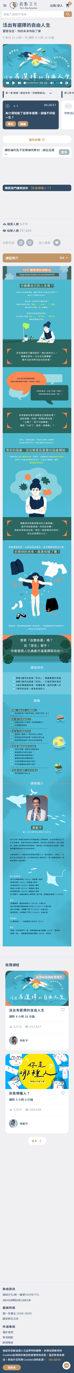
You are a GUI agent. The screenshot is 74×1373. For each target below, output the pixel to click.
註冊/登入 (56, 5)
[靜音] (52, 83)
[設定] (67, 83)
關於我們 (8, 1332)
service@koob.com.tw (17, 1299)
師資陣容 (8, 1342)
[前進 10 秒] (20, 83)
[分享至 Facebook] (20, 242)
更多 (64, 152)
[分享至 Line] (29, 242)
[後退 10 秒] (7, 83)
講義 (23, 124)
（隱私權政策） (54, 1359)
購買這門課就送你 (28, 188)
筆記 (11, 124)
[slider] (31, 83)
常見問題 (8, 1337)
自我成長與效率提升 (49, 977)
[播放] (14, 83)
